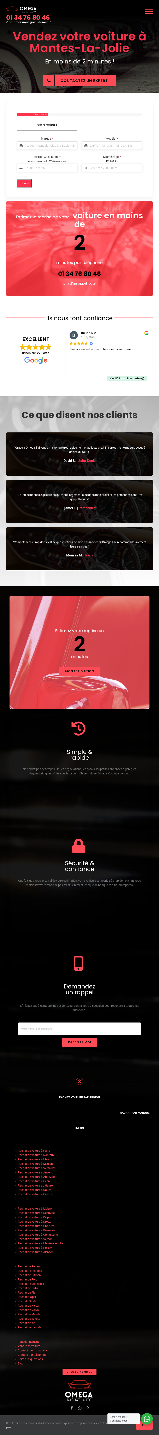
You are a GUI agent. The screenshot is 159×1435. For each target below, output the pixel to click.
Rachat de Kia (27, 1323)
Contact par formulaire (32, 1350)
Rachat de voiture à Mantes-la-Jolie (40, 1243)
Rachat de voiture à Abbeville (36, 1176)
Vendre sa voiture (29, 1346)
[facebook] (71, 1407)
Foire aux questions (30, 1359)
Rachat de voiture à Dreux (34, 1221)
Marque (47, 138)
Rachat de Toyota (29, 1318)
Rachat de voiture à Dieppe (35, 1217)
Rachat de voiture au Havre (35, 1185)
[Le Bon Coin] (80, 1408)
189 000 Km (112, 161)
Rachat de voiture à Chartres (36, 1226)
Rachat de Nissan (29, 1305)
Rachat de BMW (28, 1288)
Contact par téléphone (32, 1354)
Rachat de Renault (29, 1266)
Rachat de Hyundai (30, 1327)
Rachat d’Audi (27, 1301)
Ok (144, 1425)
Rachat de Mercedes (31, 1283)
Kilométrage (112, 156)
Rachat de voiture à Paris (34, 1150)
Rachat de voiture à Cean (34, 1181)
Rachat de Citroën (29, 1275)
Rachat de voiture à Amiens (35, 1172)
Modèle (112, 138)
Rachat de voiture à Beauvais (36, 1230)
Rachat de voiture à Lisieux (35, 1208)
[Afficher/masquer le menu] (149, 11)
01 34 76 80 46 (28, 17)
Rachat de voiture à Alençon (36, 1252)
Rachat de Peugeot (30, 1270)
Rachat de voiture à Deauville (36, 1213)
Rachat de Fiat (27, 1292)
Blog (21, 1363)
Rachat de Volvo (28, 1310)
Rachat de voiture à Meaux (35, 1159)
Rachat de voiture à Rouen (35, 1190)
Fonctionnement (28, 1341)
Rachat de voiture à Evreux (35, 1194)
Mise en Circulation (47, 156)
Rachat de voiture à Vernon (35, 1239)
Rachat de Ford (27, 1279)
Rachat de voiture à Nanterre (36, 1155)
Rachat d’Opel (27, 1297)
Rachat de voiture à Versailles (36, 1168)
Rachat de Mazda (29, 1314)
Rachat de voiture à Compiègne (38, 1234)
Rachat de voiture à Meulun (35, 1163)
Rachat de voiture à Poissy (35, 1247)
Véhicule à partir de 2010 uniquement (47, 161)
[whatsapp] (87, 1407)
